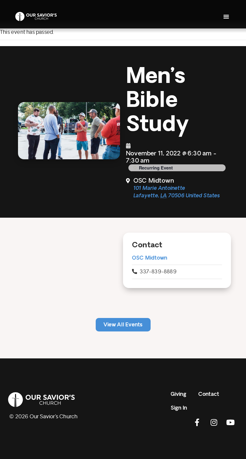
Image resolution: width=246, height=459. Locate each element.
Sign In (179, 408)
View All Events (123, 324)
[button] (226, 16)
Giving (178, 394)
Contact (208, 394)
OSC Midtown (149, 258)
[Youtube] (230, 422)
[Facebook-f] (197, 422)
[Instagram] (213, 422)
